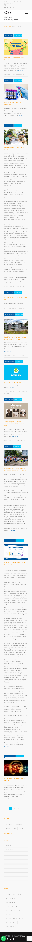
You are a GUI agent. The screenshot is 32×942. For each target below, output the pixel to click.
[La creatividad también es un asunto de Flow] (16, 768)
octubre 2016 (9, 878)
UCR (20, 910)
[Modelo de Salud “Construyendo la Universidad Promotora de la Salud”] (16, 458)
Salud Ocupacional (11, 910)
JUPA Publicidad (20, 936)
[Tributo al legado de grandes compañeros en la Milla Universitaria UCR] (16, 411)
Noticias (23, 74)
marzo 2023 (8, 861)
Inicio (13, 26)
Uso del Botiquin (10, 926)
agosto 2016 (9, 882)
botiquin (8, 894)
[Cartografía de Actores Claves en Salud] (16, 137)
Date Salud (19, 391)
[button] (3, 938)
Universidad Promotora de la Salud (15, 918)
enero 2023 (8, 866)
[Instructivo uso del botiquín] (16, 372)
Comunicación (17, 894)
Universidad (9, 914)
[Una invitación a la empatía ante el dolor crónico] (16, 552)
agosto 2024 (9, 845)
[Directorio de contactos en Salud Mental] (16, 47)
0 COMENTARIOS (18, 35)
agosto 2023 (9, 857)
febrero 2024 (9, 849)
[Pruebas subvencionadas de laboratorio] (16, 92)
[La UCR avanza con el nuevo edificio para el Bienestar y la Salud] (16, 326)
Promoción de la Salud (12, 906)
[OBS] (14, 16)
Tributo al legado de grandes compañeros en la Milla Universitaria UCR (15, 424)
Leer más (19, 70)
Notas (17, 286)
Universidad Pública (11, 922)
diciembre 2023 (9, 853)
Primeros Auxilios (10, 902)
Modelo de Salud (10, 898)
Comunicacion (21, 308)
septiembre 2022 (10, 874)
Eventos (18, 74)
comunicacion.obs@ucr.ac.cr (13, 5)
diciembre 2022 (9, 870)
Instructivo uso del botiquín (12, 382)
